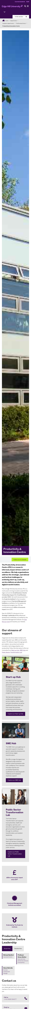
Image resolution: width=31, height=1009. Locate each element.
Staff (27, 1)
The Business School (21, 23)
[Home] (12, 6)
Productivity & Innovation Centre (11, 26)
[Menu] (28, 6)
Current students (20, 1)
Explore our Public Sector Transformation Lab (15, 854)
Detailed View (18, 948)
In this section (19, 16)
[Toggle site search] (25, 6)
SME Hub (22, 650)
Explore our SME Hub (14, 780)
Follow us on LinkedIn (20, 560)
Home (6, 20)
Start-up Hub (15, 650)
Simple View (7, 948)
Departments (13, 20)
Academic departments (8, 23)
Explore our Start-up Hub (15, 714)
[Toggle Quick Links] (4, 12)
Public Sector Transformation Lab (12, 652)
